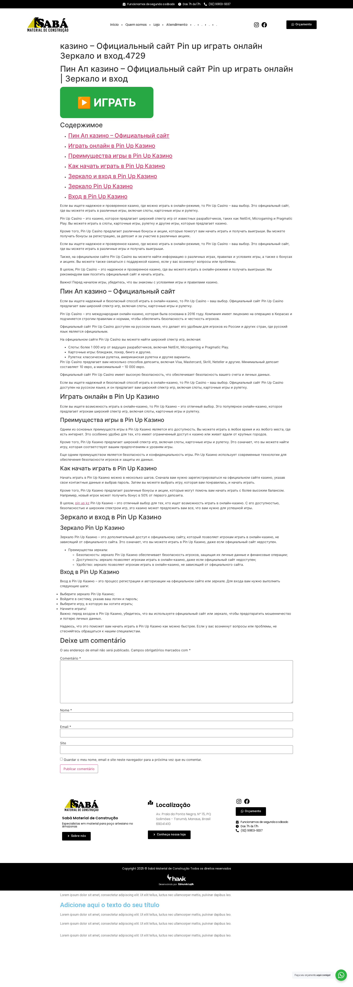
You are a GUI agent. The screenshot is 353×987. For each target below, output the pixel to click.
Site (63, 743)
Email (65, 726)
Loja (156, 24)
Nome (66, 710)
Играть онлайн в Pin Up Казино (111, 145)
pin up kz (82, 503)
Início (114, 24)
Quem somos (136, 24)
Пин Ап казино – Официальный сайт (118, 135)
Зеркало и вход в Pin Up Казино (112, 176)
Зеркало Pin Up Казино (100, 186)
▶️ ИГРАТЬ (106, 102)
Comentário (70, 658)
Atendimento (177, 24)
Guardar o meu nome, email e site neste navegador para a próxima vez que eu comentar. (133, 759)
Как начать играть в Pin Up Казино (116, 165)
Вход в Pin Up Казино (97, 196)
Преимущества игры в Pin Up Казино (120, 155)
